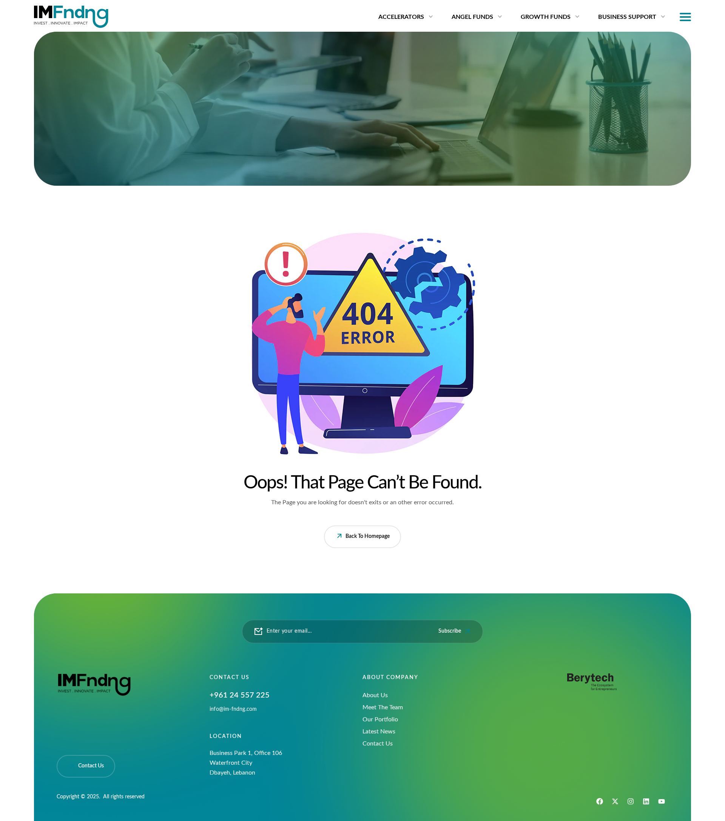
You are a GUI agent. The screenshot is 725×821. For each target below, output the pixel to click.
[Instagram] (630, 801)
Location (226, 736)
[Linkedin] (646, 801)
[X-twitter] (615, 801)
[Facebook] (599, 801)
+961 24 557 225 (240, 695)
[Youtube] (661, 801)
